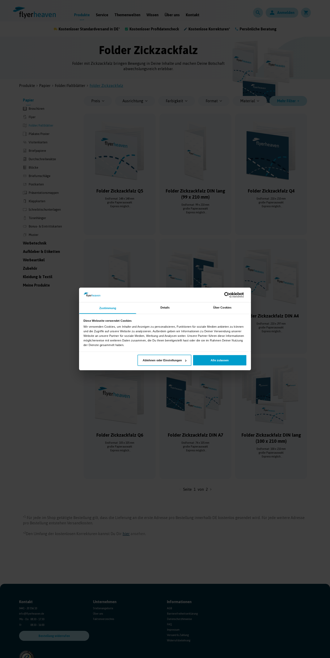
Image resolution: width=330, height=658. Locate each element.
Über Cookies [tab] (222, 307)
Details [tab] (165, 307)
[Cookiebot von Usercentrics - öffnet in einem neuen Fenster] (230, 295)
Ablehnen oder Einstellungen (162, 360)
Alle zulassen (220, 360)
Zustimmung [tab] (107, 308)
